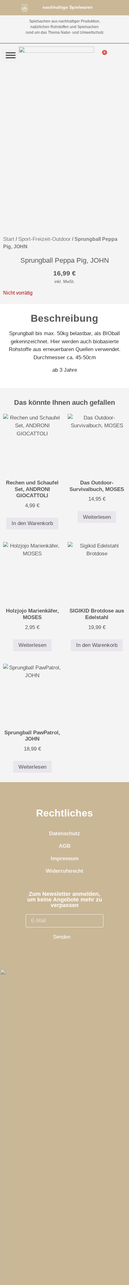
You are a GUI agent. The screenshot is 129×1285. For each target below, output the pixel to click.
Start (8, 239)
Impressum (65, 858)
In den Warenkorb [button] (32, 523)
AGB (64, 846)
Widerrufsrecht (64, 871)
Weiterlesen (97, 517)
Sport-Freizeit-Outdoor (44, 239)
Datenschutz (64, 833)
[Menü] (11, 55)
